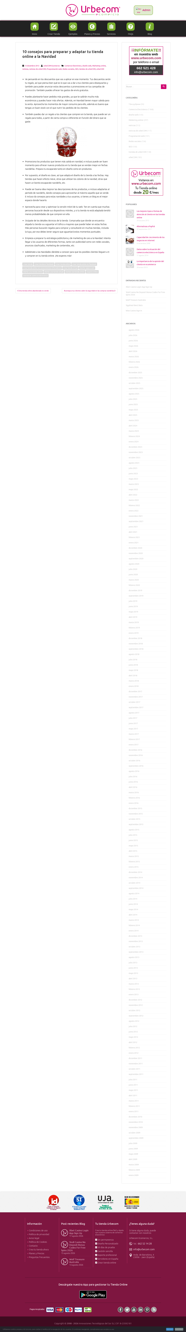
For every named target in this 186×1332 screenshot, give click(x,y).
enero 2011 (133, 1111)
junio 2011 (133, 1085)
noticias (25, 69)
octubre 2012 (134, 1010)
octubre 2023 (134, 457)
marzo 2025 (134, 420)
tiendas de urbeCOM (87, 69)
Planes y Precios (36, 1253)
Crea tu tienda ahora (39, 1249)
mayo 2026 (133, 346)
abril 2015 (133, 851)
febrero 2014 (134, 925)
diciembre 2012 (135, 1000)
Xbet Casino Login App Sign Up (139, 287)
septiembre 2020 (136, 558)
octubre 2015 (134, 819)
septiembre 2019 (136, 596)
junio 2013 (133, 968)
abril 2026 (133, 351)
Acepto (169, 1329)
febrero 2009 (134, 1170)
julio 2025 (133, 399)
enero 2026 (133, 367)
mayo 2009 (133, 1154)
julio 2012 (133, 1026)
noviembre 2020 (136, 553)
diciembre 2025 (135, 372)
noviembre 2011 (136, 1064)
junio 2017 (133, 723)
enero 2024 (133, 442)
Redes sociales (68, 69)
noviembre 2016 (136, 755)
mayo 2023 (133, 479)
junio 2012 (133, 1032)
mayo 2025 (133, 410)
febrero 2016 (134, 798)
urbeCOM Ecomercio (51, 66)
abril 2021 (133, 532)
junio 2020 (133, 574)
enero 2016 (133, 803)
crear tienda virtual (70, 268)
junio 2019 (133, 606)
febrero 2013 (134, 989)
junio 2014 (133, 904)
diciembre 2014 (135, 872)
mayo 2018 (133, 670)
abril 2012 (133, 1042)
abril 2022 (133, 495)
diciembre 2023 (135, 447)
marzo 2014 (134, 920)
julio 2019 (133, 601)
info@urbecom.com (144, 1249)
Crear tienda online (107, 1262)
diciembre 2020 (135, 548)
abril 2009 (133, 1159)
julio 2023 (133, 468)
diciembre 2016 (135, 750)
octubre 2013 (134, 947)
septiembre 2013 (136, 952)
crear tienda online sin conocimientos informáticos (42, 268)
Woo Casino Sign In (134, 311)
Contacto (33, 1245)
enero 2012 (133, 1053)
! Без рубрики (134, 104)
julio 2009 (133, 1143)
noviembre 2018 (136, 644)
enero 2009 (133, 1175)
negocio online (92, 272)
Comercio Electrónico (73, 66)
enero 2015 (133, 867)
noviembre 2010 (136, 1122)
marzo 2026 (134, 356)
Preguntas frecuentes (39, 1257)
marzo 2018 (134, 681)
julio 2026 (133, 335)
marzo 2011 (134, 1101)
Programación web (54, 69)
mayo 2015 (133, 846)
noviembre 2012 (136, 1005)
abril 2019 (133, 617)
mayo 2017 (133, 729)
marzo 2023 (134, 484)
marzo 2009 (134, 1165)
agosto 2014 (134, 893)
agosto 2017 (134, 713)
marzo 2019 (134, 622)
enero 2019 (133, 633)
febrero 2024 (134, 436)
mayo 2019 (133, 612)
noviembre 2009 (136, 1127)
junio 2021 (133, 527)
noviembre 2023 (136, 452)
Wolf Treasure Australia (136, 300)
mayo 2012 (133, 1037)
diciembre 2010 (135, 1117)
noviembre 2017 (136, 697)
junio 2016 (133, 782)
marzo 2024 (134, 431)
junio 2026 (133, 341)
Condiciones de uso (38, 1230)
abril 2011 (133, 1095)
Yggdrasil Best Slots (134, 305)
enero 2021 (133, 543)
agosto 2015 (134, 830)
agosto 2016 (134, 771)
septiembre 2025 (136, 388)
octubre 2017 (134, 702)
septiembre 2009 (136, 1138)
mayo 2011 (133, 1090)
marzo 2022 (134, 500)
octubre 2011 (134, 1069)
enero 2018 (133, 686)
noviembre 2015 (136, 814)
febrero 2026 (134, 362)
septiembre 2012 (136, 1016)
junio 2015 (133, 840)
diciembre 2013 (135, 936)
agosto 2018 (134, 654)
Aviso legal (34, 1238)
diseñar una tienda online (32, 272)
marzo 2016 (134, 792)
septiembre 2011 (136, 1074)
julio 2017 (133, 718)
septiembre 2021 (136, 521)
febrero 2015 (134, 862)
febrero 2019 (134, 628)
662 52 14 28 (145, 1243)
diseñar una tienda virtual (53, 272)
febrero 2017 (134, 739)
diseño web (87, 66)
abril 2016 (133, 787)
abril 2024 (133, 426)
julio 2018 (133, 660)
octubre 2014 (134, 883)
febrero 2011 (134, 1106)
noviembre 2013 (136, 941)
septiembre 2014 (136, 888)
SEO (76, 69)
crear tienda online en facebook (84, 264)
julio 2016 (133, 776)
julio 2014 (133, 899)
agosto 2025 (134, 394)
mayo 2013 (133, 973)
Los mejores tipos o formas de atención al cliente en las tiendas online (151, 214)
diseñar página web (87, 268)
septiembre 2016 (136, 766)
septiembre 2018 (136, 649)
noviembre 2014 (136, 877)
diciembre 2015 (135, 808)
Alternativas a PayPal (146, 226)
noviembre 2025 (136, 378)
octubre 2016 (134, 761)
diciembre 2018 (135, 638)
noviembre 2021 (136, 516)
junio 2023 (133, 473)
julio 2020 (133, 569)
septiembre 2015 (136, 824)
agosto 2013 (134, 957)
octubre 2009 (134, 1133)
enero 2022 (133, 511)
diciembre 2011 (135, 1058)
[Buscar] (163, 86)
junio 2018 (133, 665)
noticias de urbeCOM (37, 69)
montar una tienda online (75, 272)
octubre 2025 (134, 383)
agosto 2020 (134, 564)
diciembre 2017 (135, 691)
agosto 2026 (134, 330)
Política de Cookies (38, 1242)
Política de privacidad (39, 1234)
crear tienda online (63, 264)
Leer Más (179, 1329)
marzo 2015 (134, 856)
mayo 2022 (133, 489)
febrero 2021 (134, 537)
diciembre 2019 (135, 590)
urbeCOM (100, 69)
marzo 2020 (134, 580)
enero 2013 (133, 994)
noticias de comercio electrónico (35, 276)
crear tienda (27, 264)
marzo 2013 (134, 984)
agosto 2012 (134, 1021)
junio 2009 (133, 1149)
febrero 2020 (134, 585)
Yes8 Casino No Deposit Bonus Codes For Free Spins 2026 (73, 1246)
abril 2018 (133, 675)
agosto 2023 (134, 463)
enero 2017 (133, 745)
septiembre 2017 (136, 707)
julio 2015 (133, 835)
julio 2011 (133, 1079)
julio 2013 (133, 963)
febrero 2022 (134, 505)
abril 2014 (133, 915)
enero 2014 (133, 931)
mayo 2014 (133, 909)
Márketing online (99, 66)
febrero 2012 (134, 1048)
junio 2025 (133, 404)
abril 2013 (133, 978)
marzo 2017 (134, 734)
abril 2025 (133, 415)
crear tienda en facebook (44, 264)
